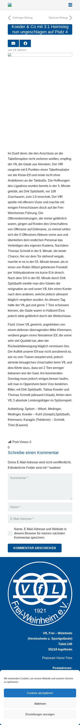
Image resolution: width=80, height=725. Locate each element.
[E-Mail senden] (13, 43)
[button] (70, 5)
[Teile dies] (25, 43)
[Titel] (10, 5)
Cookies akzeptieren (40, 693)
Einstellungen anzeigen (40, 714)
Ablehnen (40, 703)
